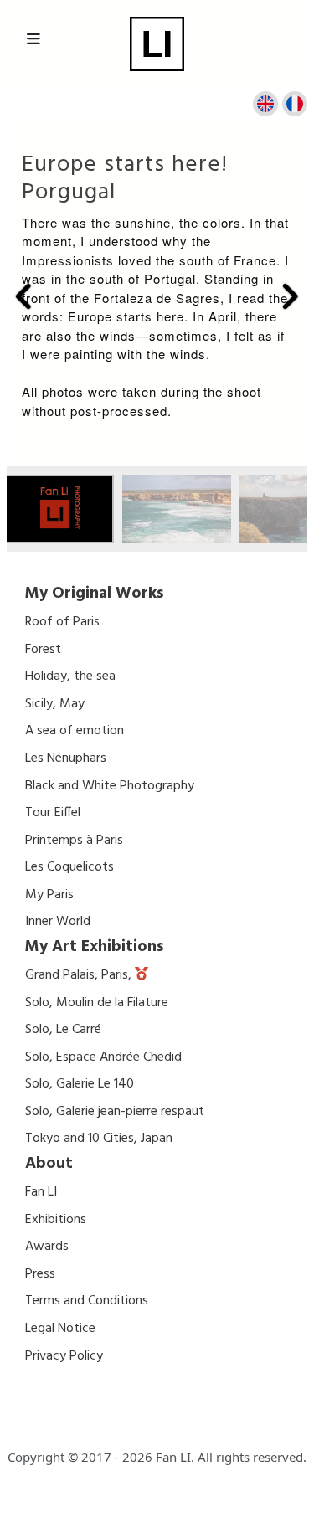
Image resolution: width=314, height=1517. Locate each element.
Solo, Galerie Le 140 (79, 1084)
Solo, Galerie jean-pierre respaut (114, 1112)
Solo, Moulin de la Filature (96, 1003)
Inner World (57, 922)
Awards (47, 1246)
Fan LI (41, 1192)
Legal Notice (60, 1329)
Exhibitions (55, 1220)
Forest (43, 650)
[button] (24, 296)
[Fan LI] (157, 44)
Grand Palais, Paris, (80, 975)
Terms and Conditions (86, 1301)
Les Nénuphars (65, 758)
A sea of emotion (74, 731)
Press (40, 1274)
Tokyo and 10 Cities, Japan (98, 1138)
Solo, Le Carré (63, 1030)
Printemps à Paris (74, 840)
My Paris (49, 895)
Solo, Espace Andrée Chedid (103, 1057)
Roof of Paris (62, 622)
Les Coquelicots (69, 867)
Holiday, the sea (70, 676)
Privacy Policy (64, 1356)
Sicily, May (55, 704)
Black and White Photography (109, 786)
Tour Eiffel (52, 813)
